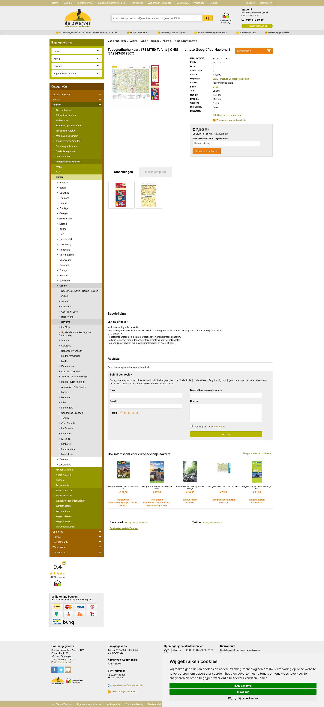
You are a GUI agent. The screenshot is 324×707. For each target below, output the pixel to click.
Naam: (113, 390)
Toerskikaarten (63, 156)
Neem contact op (258, 26)
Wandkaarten (59, 547)
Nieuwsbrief (137, 2)
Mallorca (65, 392)
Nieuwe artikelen (61, 94)
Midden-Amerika (64, 469)
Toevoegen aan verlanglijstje (231, 120)
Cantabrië (66, 306)
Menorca (65, 397)
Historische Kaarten (66, 130)
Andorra (63, 182)
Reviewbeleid (155, 704)
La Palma (66, 433)
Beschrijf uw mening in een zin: (206, 390)
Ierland (63, 228)
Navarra (65, 321)
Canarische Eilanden (72, 412)
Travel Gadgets (60, 541)
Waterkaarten (63, 510)
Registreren (266, 2)
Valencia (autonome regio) (74, 376)
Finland (63, 202)
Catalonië (66, 345)
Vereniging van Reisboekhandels (128, 685)
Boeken (56, 99)
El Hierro (65, 438)
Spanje (63, 285)
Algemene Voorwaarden (89, 704)
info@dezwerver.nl (62, 662)
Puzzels (56, 536)
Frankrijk (63, 208)
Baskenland (67, 316)
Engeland (64, 197)
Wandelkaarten (64, 495)
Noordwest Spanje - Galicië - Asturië (79, 290)
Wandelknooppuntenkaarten (70, 500)
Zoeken (207, 18)
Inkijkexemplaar (155, 172)
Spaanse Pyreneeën (71, 350)
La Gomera (67, 428)
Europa (60, 177)
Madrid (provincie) (70, 355)
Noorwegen (65, 259)
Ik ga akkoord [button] (243, 685)
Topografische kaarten (68, 161)
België (62, 187)
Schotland (64, 280)
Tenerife (65, 417)
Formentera (67, 407)
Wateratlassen (63, 505)
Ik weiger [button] (243, 691)
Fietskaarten (62, 120)
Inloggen (250, 2)
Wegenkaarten (63, 521)
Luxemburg (65, 244)
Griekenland (65, 218)
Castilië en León (69, 311)
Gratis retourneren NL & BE (112, 2)
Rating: (114, 412)
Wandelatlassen (64, 490)
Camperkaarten (64, 109)
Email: (113, 401)
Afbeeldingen (123, 172)
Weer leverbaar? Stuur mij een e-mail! (211, 138)
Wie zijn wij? (183, 2)
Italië (61, 234)
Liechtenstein (66, 239)
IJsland (63, 223)
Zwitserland (65, 464)
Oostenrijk (64, 264)
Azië (58, 172)
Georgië (63, 213)
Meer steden (67, 454)
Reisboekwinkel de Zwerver (124, 528)
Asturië (64, 301)
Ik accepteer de (210, 426)
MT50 (215, 86)
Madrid (64, 361)
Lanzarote (66, 443)
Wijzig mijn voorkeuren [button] (243, 698)
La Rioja (65, 327)
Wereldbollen (59, 552)
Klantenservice (85, 2)
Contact (214, 2)
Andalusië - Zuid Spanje (73, 386)
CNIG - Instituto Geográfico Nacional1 (232, 78)
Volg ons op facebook (137, 522)
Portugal (63, 270)
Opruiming (57, 531)
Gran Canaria (68, 423)
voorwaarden (218, 426)
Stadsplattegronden (66, 151)
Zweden (63, 459)
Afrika (59, 166)
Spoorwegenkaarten (66, 146)
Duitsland (64, 192)
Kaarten (56, 104)
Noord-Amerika (63, 474)
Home (55, 2)
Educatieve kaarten (66, 115)
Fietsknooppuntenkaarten (69, 125)
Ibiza (63, 402)
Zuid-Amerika (63, 485)
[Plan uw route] (68, 670)
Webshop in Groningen (160, 2)
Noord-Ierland (66, 254)
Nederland (64, 249)
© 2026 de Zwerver (62, 704)
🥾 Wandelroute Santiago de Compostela (75, 334)
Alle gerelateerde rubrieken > (258, 453)
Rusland (63, 275)
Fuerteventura (68, 448)
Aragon (65, 340)
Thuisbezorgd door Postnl (124, 691)
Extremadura (67, 366)
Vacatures (199, 2)
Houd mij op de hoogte (206, 151)
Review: (194, 401)
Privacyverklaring (134, 704)
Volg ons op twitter (213, 522)
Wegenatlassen (64, 516)
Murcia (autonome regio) (73, 381)
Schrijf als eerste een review (227, 115)
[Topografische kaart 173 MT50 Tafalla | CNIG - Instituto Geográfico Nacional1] (133, 82)
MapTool (68, 2)
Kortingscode (113, 704)
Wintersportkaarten (65, 526)
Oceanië (60, 479)
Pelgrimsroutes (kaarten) (68, 140)
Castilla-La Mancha (71, 371)
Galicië (64, 296)
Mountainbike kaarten (67, 135)
